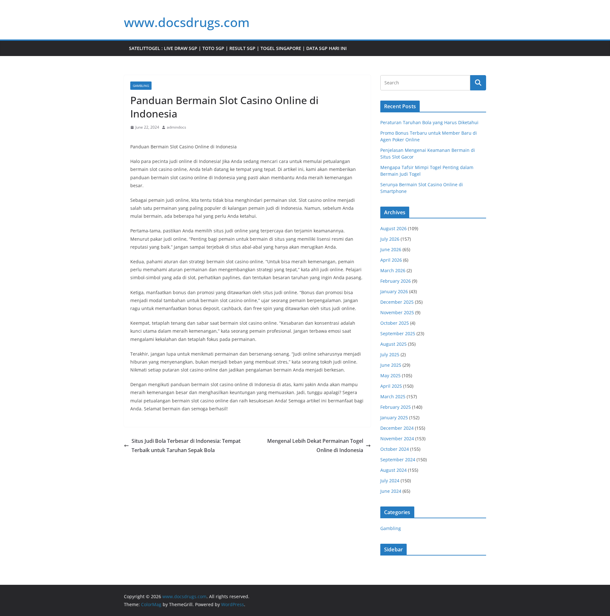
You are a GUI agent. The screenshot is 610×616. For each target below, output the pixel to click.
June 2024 (390, 491)
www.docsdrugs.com (187, 22)
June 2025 (390, 365)
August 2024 (393, 470)
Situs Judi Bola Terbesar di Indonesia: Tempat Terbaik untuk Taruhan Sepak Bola (186, 445)
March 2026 (392, 270)
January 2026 (394, 291)
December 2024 (397, 428)
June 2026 (390, 249)
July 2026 (389, 239)
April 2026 (391, 260)
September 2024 (397, 460)
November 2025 (397, 312)
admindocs (176, 127)
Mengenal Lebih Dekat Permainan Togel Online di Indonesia (315, 445)
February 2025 (395, 407)
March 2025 (392, 396)
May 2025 (390, 375)
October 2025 (394, 323)
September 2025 (397, 333)
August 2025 (393, 344)
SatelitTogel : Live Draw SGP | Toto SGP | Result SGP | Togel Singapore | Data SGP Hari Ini (238, 48)
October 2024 (394, 449)
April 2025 (391, 386)
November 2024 (397, 438)
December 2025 (397, 302)
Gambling (141, 85)
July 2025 (389, 354)
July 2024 (389, 481)
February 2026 (395, 281)
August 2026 (393, 228)
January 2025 (394, 417)
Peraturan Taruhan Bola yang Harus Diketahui (429, 122)
